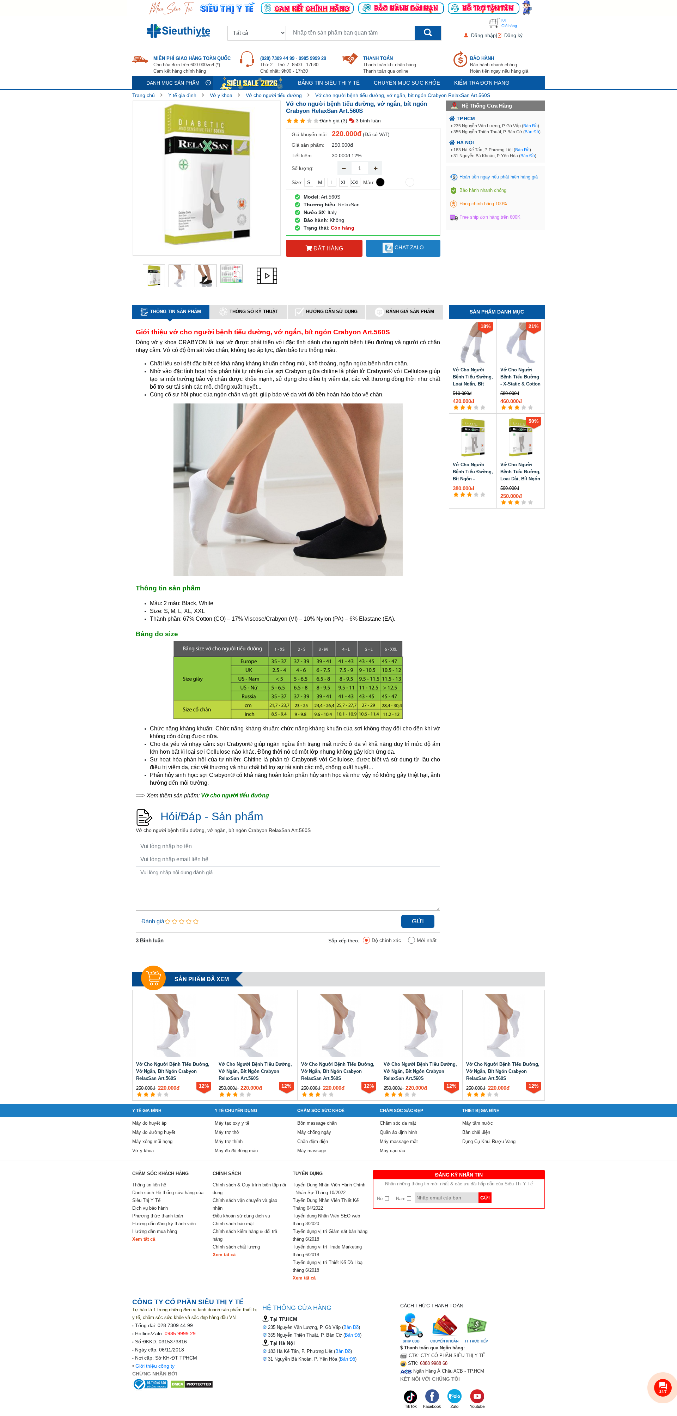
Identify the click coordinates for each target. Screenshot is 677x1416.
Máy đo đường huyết (153, 1132)
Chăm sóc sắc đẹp (401, 1110)
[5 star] (316, 120)
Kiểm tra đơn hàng (482, 83)
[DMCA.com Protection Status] (191, 1384)
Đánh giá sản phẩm (410, 311)
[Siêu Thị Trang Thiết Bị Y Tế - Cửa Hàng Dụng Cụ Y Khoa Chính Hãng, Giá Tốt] (338, 7)
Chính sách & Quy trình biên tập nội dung (249, 1188)
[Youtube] (477, 1398)
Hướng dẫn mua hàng (154, 1231)
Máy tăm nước (477, 1123)
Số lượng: (302, 168)
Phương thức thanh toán (157, 1216)
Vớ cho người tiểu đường (274, 95)
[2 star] (296, 120)
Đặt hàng (327, 248)
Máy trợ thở (227, 1132)
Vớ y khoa (221, 95)
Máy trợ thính (229, 1141)
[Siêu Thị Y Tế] (179, 31)
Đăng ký (513, 35)
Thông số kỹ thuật (254, 311)
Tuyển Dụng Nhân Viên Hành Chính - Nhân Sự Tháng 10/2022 (329, 1188)
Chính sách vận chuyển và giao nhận (245, 1204)
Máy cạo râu (392, 1150)
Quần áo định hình (398, 1132)
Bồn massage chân (317, 1123)
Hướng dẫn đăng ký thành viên (164, 1223)
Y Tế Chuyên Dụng (236, 1110)
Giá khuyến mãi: (310, 134)
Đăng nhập (483, 35)
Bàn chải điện (476, 1132)
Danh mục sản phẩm (173, 83)
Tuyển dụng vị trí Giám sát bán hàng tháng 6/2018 (330, 1235)
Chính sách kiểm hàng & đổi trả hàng (245, 1235)
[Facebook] (432, 1398)
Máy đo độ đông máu (236, 1150)
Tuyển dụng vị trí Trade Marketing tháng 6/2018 (327, 1250)
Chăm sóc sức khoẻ (320, 1110)
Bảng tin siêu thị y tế (329, 83)
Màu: (368, 182)
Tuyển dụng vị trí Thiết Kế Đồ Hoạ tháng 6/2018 (327, 1266)
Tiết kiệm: (302, 155)
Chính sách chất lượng (236, 1247)
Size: (297, 182)
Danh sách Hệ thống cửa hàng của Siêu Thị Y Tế (167, 1196)
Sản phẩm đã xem (202, 979)
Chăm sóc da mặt (398, 1123)
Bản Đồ (530, 125)
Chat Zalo (408, 247)
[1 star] (289, 120)
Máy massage (311, 1150)
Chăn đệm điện (312, 1141)
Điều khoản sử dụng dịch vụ (241, 1216)
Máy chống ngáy (314, 1132)
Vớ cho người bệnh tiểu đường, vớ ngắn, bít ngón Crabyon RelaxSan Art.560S (402, 95)
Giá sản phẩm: (308, 145)
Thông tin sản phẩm (175, 311)
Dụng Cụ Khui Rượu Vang (489, 1141)
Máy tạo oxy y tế (232, 1123)
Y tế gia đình (182, 95)
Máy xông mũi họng (152, 1141)
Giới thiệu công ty (155, 1366)
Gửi (418, 921)
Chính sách (227, 1173)
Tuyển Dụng (308, 1173)
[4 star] (309, 120)
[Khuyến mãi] (252, 83)
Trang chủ (143, 95)
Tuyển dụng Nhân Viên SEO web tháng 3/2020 (326, 1219)
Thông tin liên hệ (149, 1184)
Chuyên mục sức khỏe (407, 83)
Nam (401, 1198)
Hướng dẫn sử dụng (332, 311)
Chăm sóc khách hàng (160, 1173)
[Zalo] (455, 1398)
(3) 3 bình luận (361, 120)
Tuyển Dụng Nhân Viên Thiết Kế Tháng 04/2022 (326, 1204)
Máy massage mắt (399, 1141)
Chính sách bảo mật (233, 1223)
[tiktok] (410, 1398)
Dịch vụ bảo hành (150, 1208)
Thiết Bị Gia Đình (481, 1110)
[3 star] (302, 120)
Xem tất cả (143, 1239)
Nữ (381, 1198)
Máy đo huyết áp (149, 1123)
